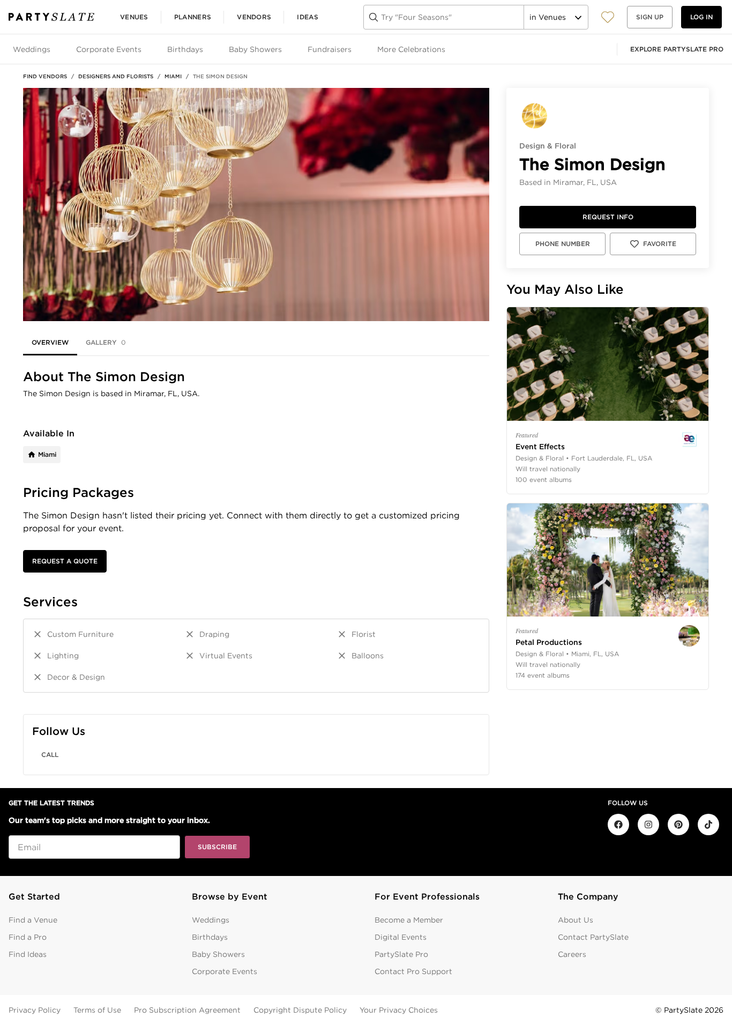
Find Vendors (45, 76)
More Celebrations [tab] (411, 49)
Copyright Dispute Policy (300, 1010)
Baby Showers (218, 954)
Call (49, 755)
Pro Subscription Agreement (187, 1010)
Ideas (307, 17)
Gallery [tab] (106, 342)
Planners (192, 17)
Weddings (210, 920)
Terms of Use (97, 1010)
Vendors (254, 17)
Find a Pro (28, 937)
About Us (575, 920)
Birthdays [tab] (185, 49)
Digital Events (401, 937)
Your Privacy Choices (399, 1010)
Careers (572, 954)
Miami (173, 76)
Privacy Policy (35, 1010)
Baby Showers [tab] (255, 49)
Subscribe (217, 847)
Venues (134, 17)
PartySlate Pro (401, 954)
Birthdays (210, 937)
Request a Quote (65, 561)
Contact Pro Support (413, 971)
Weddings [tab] (31, 49)
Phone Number (562, 244)
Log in (701, 17)
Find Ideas (28, 954)
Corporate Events (224, 971)
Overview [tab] (50, 342)
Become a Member (409, 920)
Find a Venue (33, 920)
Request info (607, 217)
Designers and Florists (115, 76)
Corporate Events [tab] (108, 49)
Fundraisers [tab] (330, 49)
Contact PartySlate (593, 937)
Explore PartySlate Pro (676, 49)
